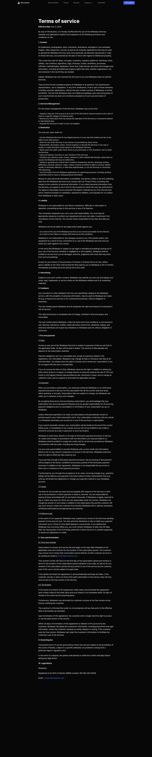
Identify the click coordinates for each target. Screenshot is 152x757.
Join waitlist (129, 3)
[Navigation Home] (23, 2)
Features (76, 3)
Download (101, 3)
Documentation (53, 3)
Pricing (65, 3)
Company (87, 3)
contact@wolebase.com (67, 556)
